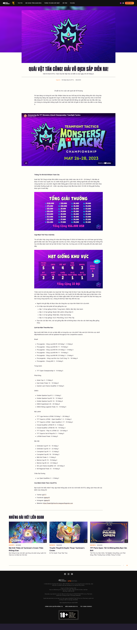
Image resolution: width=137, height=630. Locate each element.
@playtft (47, 497)
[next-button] (127, 565)
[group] (68, 542)
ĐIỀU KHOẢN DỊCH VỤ (71, 606)
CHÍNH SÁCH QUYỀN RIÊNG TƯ (54, 606)
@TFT (44, 495)
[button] (58, 80)
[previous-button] (123, 565)
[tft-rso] (13, 3)
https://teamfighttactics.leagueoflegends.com (58, 503)
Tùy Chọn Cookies (86, 606)
